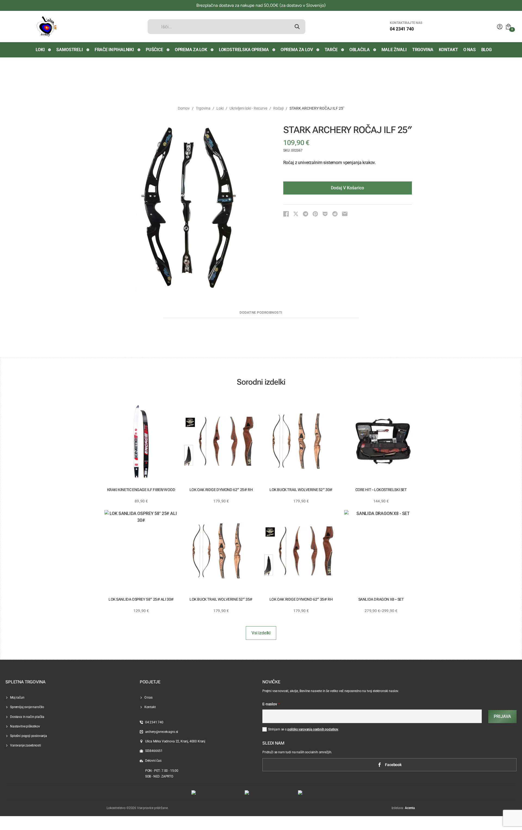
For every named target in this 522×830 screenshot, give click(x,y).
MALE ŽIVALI (394, 49)
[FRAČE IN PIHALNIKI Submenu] (139, 49)
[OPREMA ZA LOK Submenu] (212, 49)
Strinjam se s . (303, 729)
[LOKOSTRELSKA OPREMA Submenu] (274, 49)
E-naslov (271, 704)
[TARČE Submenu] (343, 49)
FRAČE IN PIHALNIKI (114, 49)
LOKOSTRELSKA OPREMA (244, 49)
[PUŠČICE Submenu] (168, 49)
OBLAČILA (359, 49)
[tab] (261, 313)
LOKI (40, 49)
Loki (219, 108)
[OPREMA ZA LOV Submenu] (318, 49)
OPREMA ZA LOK (191, 49)
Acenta (410, 808)
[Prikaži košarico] (508, 26)
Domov (184, 108)
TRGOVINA (422, 49)
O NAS (469, 49)
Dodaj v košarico (347, 187)
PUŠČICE (154, 49)
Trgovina (203, 108)
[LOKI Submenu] (50, 49)
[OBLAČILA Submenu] (375, 49)
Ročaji (278, 108)
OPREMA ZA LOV (297, 49)
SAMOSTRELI (69, 49)
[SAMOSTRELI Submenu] (88, 49)
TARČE (331, 49)
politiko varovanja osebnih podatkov (312, 729)
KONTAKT (448, 49)
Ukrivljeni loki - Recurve (248, 108)
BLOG (486, 49)
